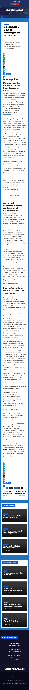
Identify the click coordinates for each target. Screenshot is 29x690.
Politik (5, 571)
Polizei (5, 144)
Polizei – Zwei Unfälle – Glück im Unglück (12, 517)
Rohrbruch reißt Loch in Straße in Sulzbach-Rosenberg (13, 548)
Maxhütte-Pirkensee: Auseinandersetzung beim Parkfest (12, 606)
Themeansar (14, 676)
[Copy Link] (14, 63)
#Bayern (15, 40)
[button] (24, 16)
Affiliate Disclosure (14, 680)
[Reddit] (14, 65)
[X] (14, 67)
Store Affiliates (13, 686)
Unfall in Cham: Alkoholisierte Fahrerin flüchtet (13, 622)
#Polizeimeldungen (9, 48)
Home (7, 680)
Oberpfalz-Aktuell (14, 10)
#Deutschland (16, 42)
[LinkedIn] (14, 61)
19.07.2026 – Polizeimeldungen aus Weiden (13, 590)
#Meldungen (14, 44)
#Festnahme (7, 44)
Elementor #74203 (18, 683)
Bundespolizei (7, 114)
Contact (21, 680)
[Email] (14, 54)
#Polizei (18, 46)
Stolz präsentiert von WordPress (9, 675)
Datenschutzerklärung (14, 660)
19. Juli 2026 (8, 577)
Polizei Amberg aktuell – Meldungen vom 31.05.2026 (13, 532)
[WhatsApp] (14, 58)
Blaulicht (6, 24)
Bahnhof (13, 99)
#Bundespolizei (8, 42)
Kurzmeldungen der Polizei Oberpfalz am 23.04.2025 (20, 493)
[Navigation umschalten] (13, 17)
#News (13, 46)
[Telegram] (14, 69)
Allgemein (6, 586)
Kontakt (24, 683)
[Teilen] (14, 77)
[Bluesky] (14, 56)
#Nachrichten (7, 46)
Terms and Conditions (23, 686)
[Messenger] (14, 72)
